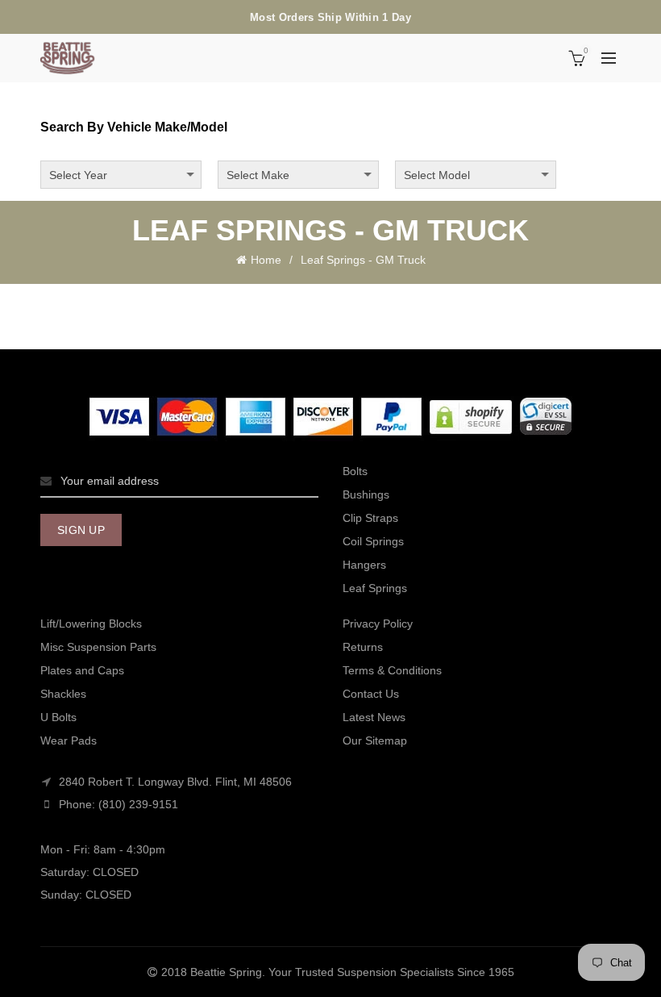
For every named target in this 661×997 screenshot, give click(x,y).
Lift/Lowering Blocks (91, 623)
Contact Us (371, 693)
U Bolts (58, 717)
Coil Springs (373, 541)
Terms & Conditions (392, 670)
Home (266, 259)
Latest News (374, 717)
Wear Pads (68, 740)
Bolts (355, 471)
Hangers (364, 564)
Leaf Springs (375, 588)
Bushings (366, 494)
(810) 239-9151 (138, 804)
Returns (363, 646)
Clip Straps (370, 517)
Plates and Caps (82, 670)
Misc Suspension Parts (98, 646)
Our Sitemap (375, 740)
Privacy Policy (378, 623)
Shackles (63, 693)
